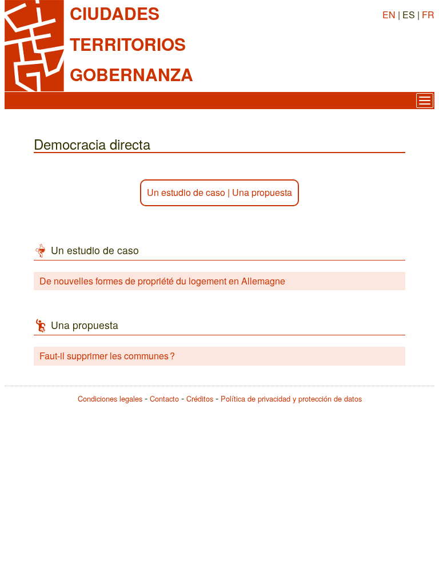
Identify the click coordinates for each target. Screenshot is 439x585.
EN (389, 14)
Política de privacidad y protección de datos (291, 398)
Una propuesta (262, 192)
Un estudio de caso (186, 192)
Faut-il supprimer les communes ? (107, 355)
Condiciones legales (110, 398)
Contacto (164, 398)
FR (428, 14)
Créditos (199, 398)
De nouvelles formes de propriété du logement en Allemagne (162, 280)
